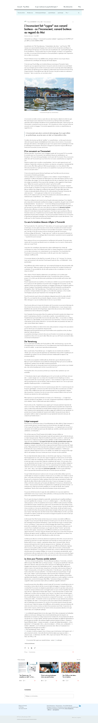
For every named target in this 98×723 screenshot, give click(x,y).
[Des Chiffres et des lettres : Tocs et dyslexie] (70, 667)
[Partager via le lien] (34, 648)
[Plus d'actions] (73, 22)
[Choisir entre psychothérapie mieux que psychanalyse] (49, 667)
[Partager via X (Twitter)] (28, 648)
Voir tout (78, 659)
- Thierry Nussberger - (69, 708)
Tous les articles (21, 12)
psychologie (60, 12)
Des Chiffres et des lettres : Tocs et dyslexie (69, 676)
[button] (46, 7)
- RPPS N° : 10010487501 (53, 710)
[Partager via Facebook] (25, 648)
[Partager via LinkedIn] (31, 648)
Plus (67, 12)
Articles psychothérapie (40, 12)
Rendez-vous (30, 12)
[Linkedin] (80, 706)
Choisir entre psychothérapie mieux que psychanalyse (48, 676)
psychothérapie (51, 12)
